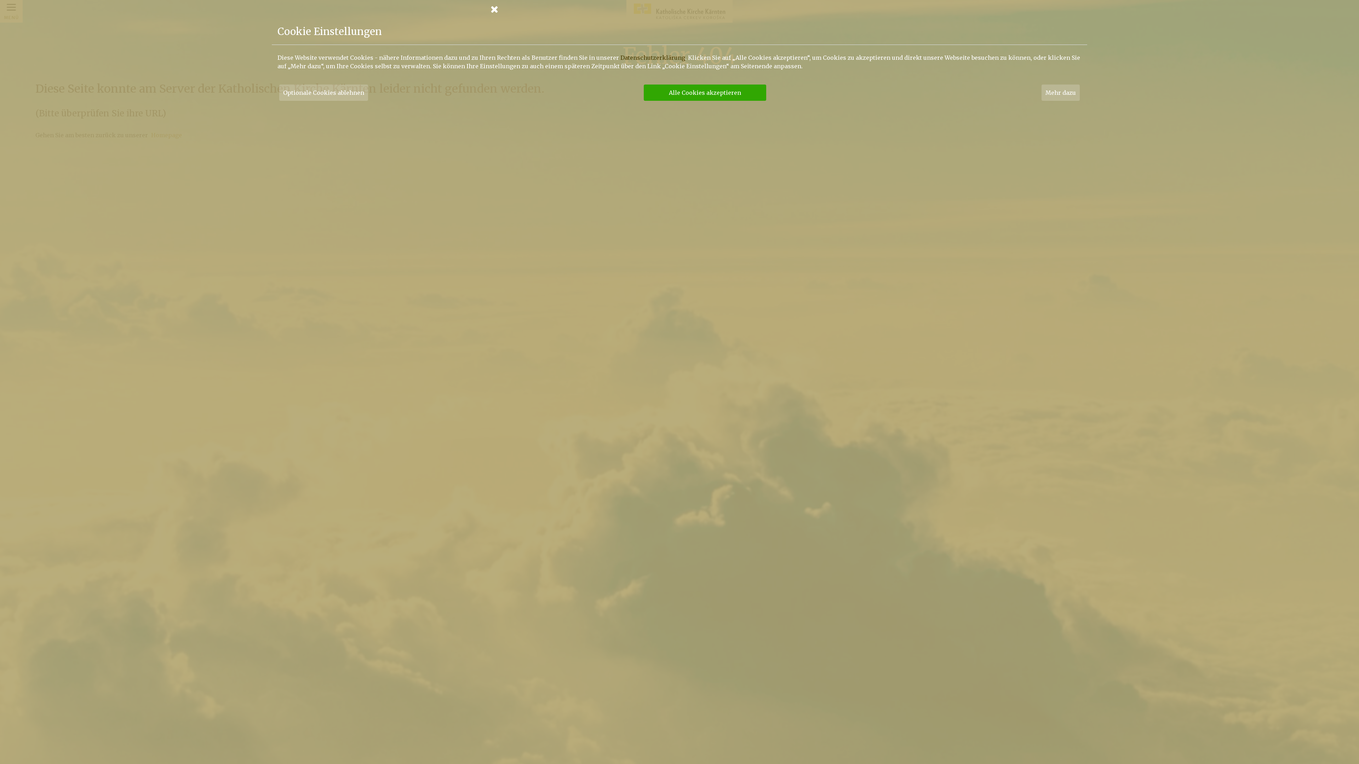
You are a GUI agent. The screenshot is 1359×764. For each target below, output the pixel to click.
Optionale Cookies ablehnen (323, 92)
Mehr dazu (1060, 92)
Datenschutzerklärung (652, 57)
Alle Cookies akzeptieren (705, 92)
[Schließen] (679, 9)
